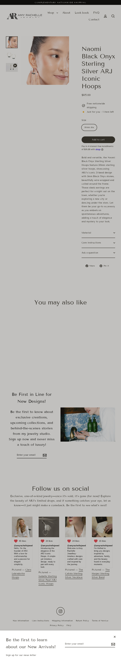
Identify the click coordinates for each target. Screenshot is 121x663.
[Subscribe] (112, 644)
